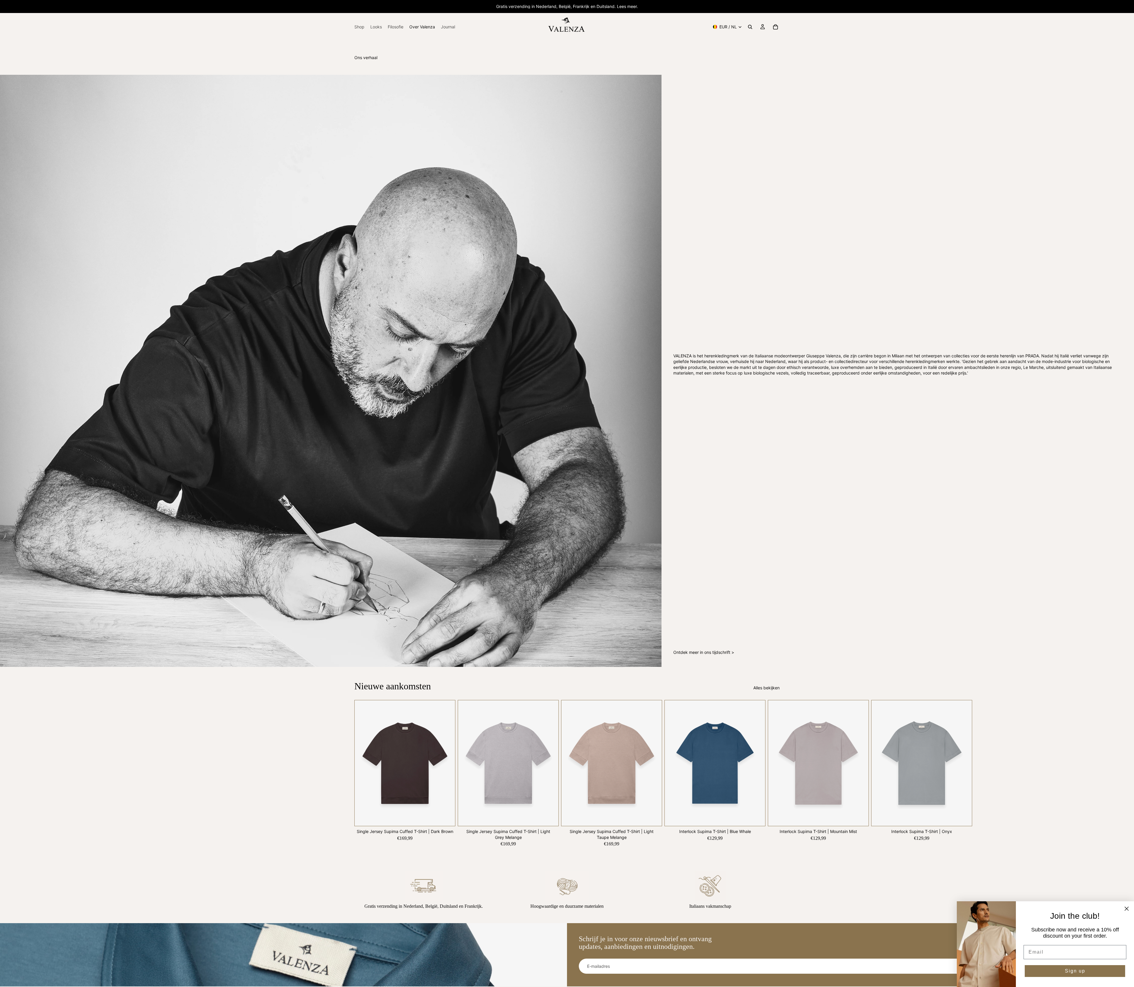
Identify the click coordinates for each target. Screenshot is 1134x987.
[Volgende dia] (773, 772)
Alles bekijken (766, 687)
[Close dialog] (1126, 908)
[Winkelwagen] (775, 26)
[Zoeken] (750, 26)
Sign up (1075, 970)
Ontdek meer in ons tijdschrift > (703, 652)
